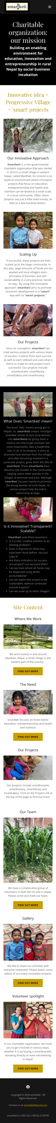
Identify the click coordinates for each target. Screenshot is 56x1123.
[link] (17, 7)
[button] (50, 7)
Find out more (28, 671)
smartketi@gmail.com (35, 1105)
